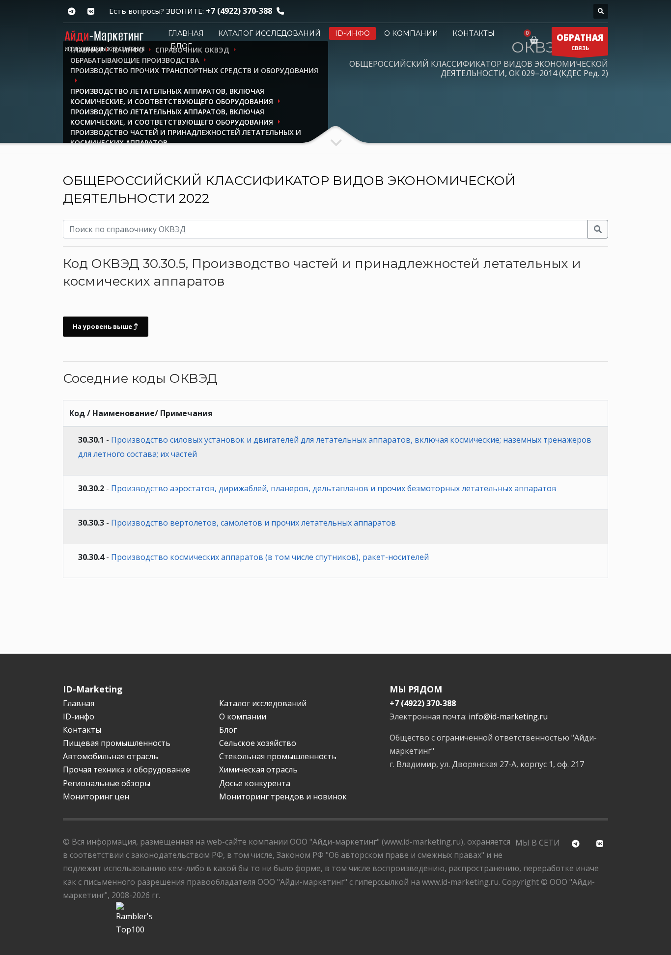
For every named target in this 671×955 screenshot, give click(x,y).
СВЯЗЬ (580, 42)
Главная (186, 33)
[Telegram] (71, 11)
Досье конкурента (254, 783)
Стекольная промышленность (277, 756)
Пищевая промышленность (116, 743)
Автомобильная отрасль (110, 756)
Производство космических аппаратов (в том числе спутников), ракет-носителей (270, 557)
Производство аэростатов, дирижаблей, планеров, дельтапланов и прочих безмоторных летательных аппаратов (334, 488)
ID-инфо (352, 33)
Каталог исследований (269, 33)
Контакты (473, 33)
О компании (411, 33)
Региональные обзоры (106, 783)
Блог (181, 46)
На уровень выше (103, 326)
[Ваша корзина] (536, 39)
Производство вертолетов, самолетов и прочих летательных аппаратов (253, 522)
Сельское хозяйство (257, 743)
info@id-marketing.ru (508, 716)
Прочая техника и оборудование (126, 769)
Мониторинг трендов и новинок (283, 796)
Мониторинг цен (96, 796)
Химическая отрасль (258, 769)
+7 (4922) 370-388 (239, 10)
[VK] (90, 11)
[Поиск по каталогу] (600, 11)
